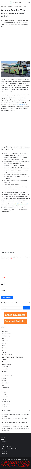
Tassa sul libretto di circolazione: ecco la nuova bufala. (15, 426)
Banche (4, 343)
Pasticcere (4, 378)
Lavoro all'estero (6, 366)
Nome (3, 277)
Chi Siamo (4, 441)
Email (3, 284)
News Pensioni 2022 (7, 375)
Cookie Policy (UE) (6, 446)
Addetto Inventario (6, 333)
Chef (3, 350)
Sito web (3, 290)
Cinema (4, 352)
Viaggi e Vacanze (6, 401)
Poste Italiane (5, 383)
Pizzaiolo (4, 380)
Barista (3, 345)
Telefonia (4, 394)
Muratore (4, 373)
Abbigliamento (5, 331)
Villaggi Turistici (5, 404)
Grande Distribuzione (7, 364)
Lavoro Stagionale (6, 368)
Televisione (4, 397)
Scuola (3, 385)
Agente (3, 338)
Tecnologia (4, 392)
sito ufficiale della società (21, 204)
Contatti (4, 444)
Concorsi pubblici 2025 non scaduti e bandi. (16, 6)
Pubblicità (4, 453)
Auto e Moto (5, 340)
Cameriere (4, 347)
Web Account (5, 406)
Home (3, 6)
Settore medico (5, 387)
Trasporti (4, 399)
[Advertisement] (15, 44)
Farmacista (4, 361)
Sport (3, 390)
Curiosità (4, 359)
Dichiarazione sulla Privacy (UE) (9, 448)
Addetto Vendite (6, 336)
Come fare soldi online (7, 354)
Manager (4, 371)
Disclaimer (4, 451)
